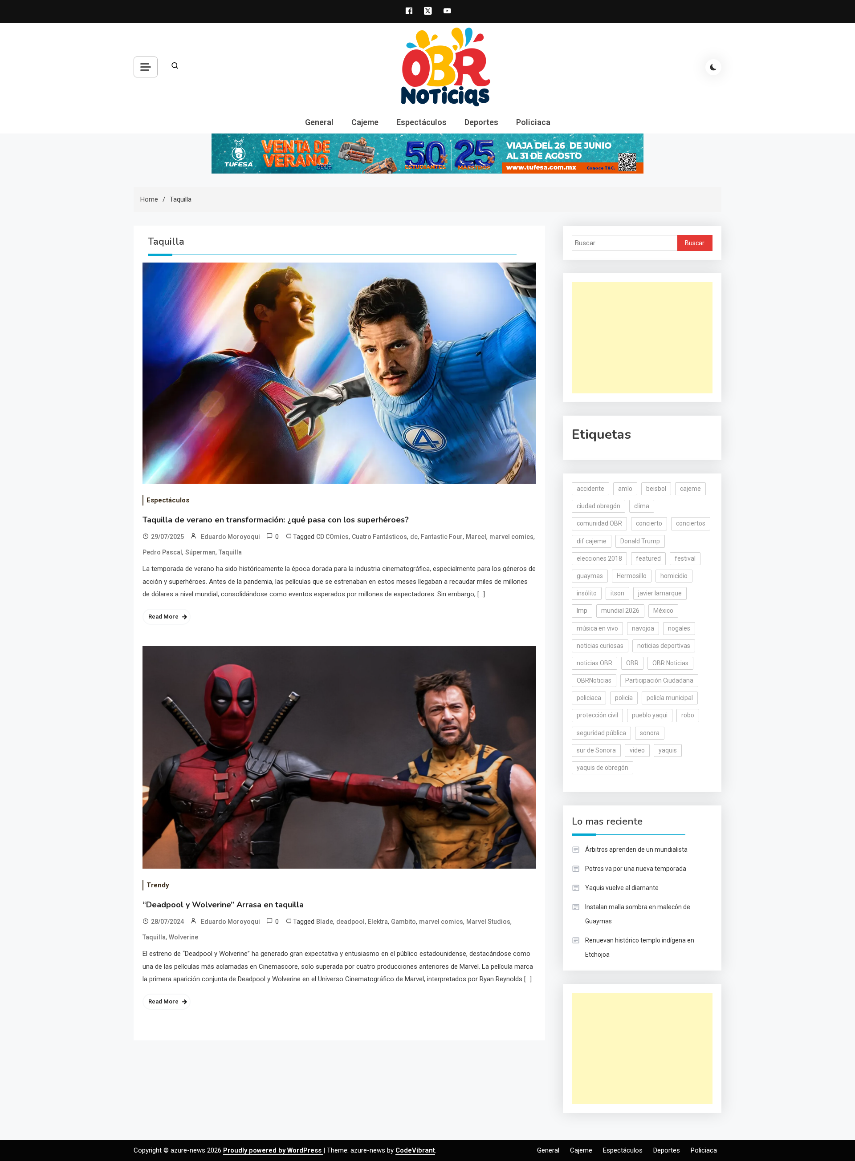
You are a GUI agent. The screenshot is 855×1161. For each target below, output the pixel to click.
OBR (632, 663)
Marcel (476, 536)
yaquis (668, 750)
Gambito (403, 921)
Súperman (200, 552)
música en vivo (597, 628)
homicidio (674, 575)
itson (617, 593)
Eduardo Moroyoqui (230, 536)
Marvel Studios (488, 921)
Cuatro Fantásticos (379, 536)
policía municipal (670, 697)
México (663, 610)
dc (414, 536)
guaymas (590, 575)
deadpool (350, 921)
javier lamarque (660, 593)
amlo (625, 488)
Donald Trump (640, 541)
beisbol (656, 488)
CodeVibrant (415, 1150)
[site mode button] (713, 67)
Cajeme (365, 122)
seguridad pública (601, 732)
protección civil (597, 715)
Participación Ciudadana (659, 680)
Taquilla (230, 552)
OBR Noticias (670, 663)
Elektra (378, 921)
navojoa (643, 628)
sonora (650, 732)
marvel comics (511, 536)
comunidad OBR (599, 523)
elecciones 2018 (599, 558)
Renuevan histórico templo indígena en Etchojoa (639, 947)
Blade (324, 921)
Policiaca (533, 122)
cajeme (690, 488)
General (319, 122)
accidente (590, 488)
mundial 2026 (620, 610)
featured (648, 558)
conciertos (690, 523)
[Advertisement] (642, 337)
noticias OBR (594, 663)
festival (685, 558)
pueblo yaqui (650, 715)
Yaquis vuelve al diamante (622, 887)
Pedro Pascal (162, 552)
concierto (649, 523)
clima (641, 506)
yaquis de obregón (602, 767)
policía (624, 697)
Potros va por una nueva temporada (635, 868)
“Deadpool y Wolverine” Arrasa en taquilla (223, 904)
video (637, 750)
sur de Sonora (596, 750)
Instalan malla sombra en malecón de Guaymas (637, 914)
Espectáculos (421, 122)
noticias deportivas (663, 645)
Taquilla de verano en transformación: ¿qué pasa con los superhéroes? (275, 519)
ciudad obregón (598, 506)
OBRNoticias (594, 680)
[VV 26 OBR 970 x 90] (427, 153)
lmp (582, 610)
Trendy (158, 885)
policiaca (589, 697)
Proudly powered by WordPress (273, 1150)
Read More (163, 616)
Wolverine (183, 937)
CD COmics (332, 536)
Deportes (481, 122)
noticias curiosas (600, 645)
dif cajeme (592, 541)
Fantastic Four (442, 536)
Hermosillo (632, 575)
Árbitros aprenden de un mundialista (636, 849)
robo (687, 715)
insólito (587, 593)
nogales (679, 628)
